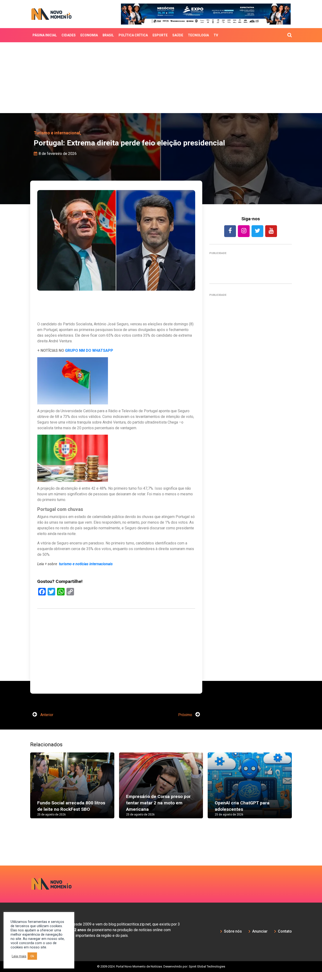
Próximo (185, 715)
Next (299, 790)
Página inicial (45, 35)
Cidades (69, 35)
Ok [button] (32, 956)
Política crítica (133, 35)
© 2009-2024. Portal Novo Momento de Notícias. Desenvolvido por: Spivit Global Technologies (161, 966)
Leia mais (19, 956)
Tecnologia (198, 35)
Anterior (46, 715)
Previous (23, 790)
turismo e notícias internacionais (86, 564)
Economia (89, 35)
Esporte (160, 35)
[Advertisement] (161, 78)
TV (216, 35)
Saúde (177, 35)
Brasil (108, 35)
